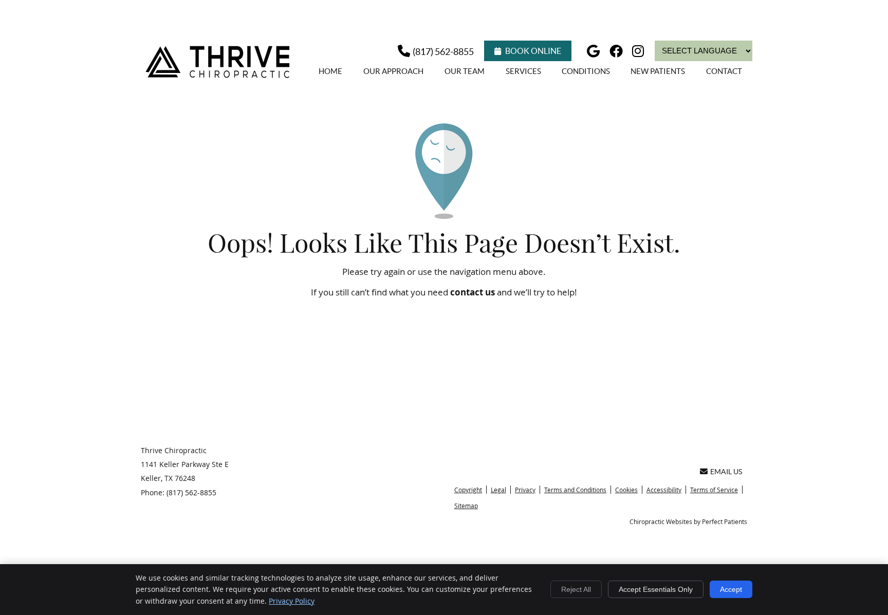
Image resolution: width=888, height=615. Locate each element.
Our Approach (393, 71)
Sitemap (466, 505)
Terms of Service (714, 490)
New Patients (658, 71)
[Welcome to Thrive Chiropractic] (220, 77)
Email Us (726, 472)
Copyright (468, 490)
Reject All (576, 589)
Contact (724, 71)
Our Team (465, 71)
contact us (472, 292)
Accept (731, 589)
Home (330, 71)
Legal (498, 490)
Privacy (525, 490)
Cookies (626, 490)
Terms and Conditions (575, 490)
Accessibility (663, 490)
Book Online (533, 50)
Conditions (586, 71)
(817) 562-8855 (443, 51)
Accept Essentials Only (656, 589)
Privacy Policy (291, 601)
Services (523, 71)
